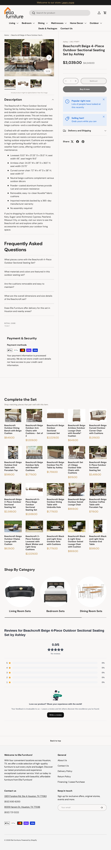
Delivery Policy (65, 771)
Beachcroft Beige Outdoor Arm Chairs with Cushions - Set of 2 (34, 430)
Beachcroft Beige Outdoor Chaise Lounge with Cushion (13, 540)
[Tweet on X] (72, 141)
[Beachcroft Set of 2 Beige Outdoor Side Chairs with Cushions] (76, 452)
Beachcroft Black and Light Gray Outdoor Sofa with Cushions (55, 540)
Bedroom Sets (55, 611)
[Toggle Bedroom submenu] (33, 23)
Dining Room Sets (91, 611)
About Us (62, 760)
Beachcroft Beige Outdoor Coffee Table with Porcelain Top (98, 503)
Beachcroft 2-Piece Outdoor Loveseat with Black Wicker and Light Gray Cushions (34, 543)
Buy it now (85, 89)
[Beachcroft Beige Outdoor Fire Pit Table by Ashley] (55, 452)
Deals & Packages (47, 28)
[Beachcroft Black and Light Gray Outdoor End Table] (98, 526)
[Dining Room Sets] (91, 591)
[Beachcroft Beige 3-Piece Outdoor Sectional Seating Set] (13, 489)
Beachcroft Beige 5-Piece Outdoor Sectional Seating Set (98, 466)
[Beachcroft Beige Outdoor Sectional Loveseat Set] (55, 415)
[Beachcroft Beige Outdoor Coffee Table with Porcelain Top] (98, 489)
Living (12, 23)
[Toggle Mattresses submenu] (65, 23)
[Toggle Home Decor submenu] (85, 23)
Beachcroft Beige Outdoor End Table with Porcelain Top (13, 466)
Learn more (68, 2)
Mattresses (57, 23)
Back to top (55, 741)
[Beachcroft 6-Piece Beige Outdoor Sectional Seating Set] (34, 489)
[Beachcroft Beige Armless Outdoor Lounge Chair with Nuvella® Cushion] (76, 415)
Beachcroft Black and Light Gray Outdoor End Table (98, 540)
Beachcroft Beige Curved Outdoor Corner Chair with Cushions (98, 429)
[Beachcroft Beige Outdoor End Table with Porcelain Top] (13, 452)
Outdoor (94, 23)
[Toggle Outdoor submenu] (101, 23)
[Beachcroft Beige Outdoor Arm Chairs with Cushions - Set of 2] (34, 415)
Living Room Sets (20, 611)
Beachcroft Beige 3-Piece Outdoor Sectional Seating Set (13, 503)
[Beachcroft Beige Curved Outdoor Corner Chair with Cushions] (98, 415)
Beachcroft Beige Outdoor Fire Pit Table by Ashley (55, 465)
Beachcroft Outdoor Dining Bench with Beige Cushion (13, 429)
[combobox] (59, 13)
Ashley (65, 42)
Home (6, 35)
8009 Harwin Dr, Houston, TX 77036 (22, 807)
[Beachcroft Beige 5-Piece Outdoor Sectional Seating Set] (98, 452)
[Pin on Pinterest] (83, 141)
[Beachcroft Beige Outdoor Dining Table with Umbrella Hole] (55, 489)
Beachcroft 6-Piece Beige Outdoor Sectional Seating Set (33, 504)
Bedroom (27, 23)
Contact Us (67, 28)
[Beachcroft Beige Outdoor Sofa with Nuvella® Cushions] (34, 452)
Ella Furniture (16, 840)
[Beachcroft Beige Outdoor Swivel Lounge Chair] (76, 489)
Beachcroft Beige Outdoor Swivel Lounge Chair (76, 502)
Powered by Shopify (29, 840)
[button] (105, 13)
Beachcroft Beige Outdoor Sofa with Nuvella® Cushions (34, 466)
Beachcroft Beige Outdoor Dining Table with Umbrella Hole (55, 503)
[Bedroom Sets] (55, 591)
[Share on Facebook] (77, 141)
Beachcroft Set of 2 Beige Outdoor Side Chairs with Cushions (75, 467)
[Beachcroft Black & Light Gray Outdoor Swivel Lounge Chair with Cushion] (76, 526)
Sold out (93, 81)
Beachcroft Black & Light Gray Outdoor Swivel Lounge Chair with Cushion (76, 541)
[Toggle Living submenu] (17, 23)
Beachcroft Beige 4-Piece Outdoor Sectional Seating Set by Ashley (27, 35)
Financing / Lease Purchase (71, 781)
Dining (41, 23)
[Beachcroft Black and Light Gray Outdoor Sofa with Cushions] (55, 526)
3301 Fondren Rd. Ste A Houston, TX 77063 (25, 796)
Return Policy (64, 776)
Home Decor (76, 23)
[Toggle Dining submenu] (46, 23)
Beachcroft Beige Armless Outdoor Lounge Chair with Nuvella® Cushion (76, 430)
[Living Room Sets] (19, 591)
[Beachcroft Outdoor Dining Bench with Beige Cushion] (13, 415)
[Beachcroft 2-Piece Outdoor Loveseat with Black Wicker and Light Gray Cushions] (34, 526)
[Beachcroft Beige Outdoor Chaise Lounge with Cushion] (13, 526)
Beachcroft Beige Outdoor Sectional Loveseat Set (55, 429)
